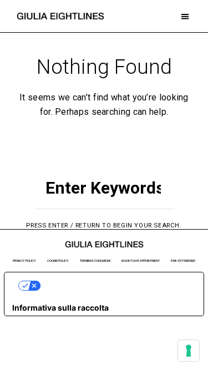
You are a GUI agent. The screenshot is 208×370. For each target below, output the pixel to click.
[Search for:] (104, 193)
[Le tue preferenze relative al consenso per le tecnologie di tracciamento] (188, 350)
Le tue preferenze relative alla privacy (115, 285)
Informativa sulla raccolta (60, 307)
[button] (185, 16)
